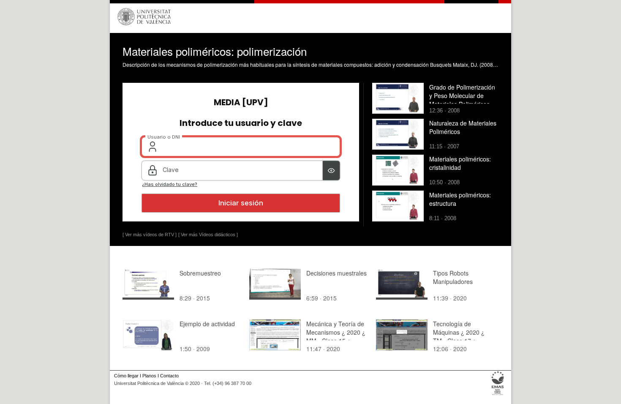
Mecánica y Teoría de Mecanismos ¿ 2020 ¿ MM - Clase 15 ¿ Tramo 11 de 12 (335, 336)
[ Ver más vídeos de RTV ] (150, 234)
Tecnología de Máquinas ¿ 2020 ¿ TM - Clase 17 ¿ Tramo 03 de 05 (459, 336)
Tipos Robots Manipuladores (453, 277)
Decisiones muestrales (336, 273)
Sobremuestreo (200, 273)
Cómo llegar (126, 375)
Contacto (169, 375)
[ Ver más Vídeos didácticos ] (208, 234)
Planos (149, 375)
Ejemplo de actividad (207, 323)
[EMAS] (498, 395)
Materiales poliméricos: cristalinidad (460, 163)
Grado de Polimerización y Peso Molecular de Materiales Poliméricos (462, 95)
